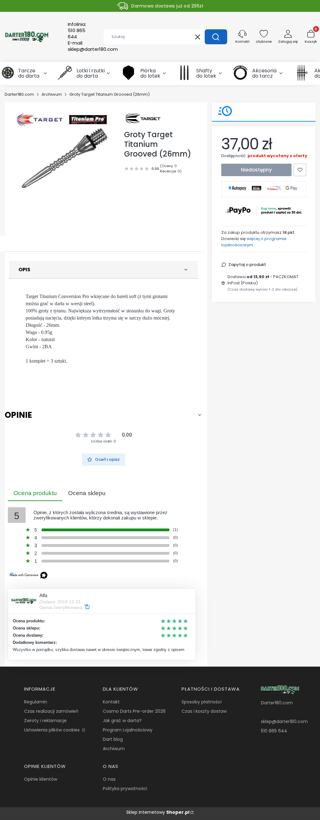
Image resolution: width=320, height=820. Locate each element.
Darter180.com (19, 94)
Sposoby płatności (202, 702)
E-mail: (93, 46)
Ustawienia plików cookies (52, 730)
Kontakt (111, 702)
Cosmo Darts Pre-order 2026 (134, 711)
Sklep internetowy (157, 812)
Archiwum (52, 94)
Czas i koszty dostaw (204, 711)
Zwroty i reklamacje (45, 720)
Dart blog (113, 739)
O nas (109, 779)
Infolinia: (77, 30)
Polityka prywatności (125, 788)
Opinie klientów (40, 779)
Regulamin (35, 702)
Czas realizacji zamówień (51, 711)
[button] (216, 36)
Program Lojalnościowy (127, 730)
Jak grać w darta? (122, 720)
